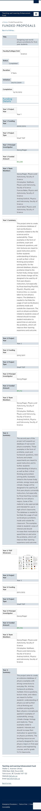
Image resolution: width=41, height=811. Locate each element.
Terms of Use (23, 804)
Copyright (32, 804)
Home (5, 22)
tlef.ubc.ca (13, 776)
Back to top (7, 783)
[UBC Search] (36, 2)
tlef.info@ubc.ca (13, 779)
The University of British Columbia (15, 4)
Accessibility (6, 807)
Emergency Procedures (9, 804)
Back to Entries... (8, 30)
